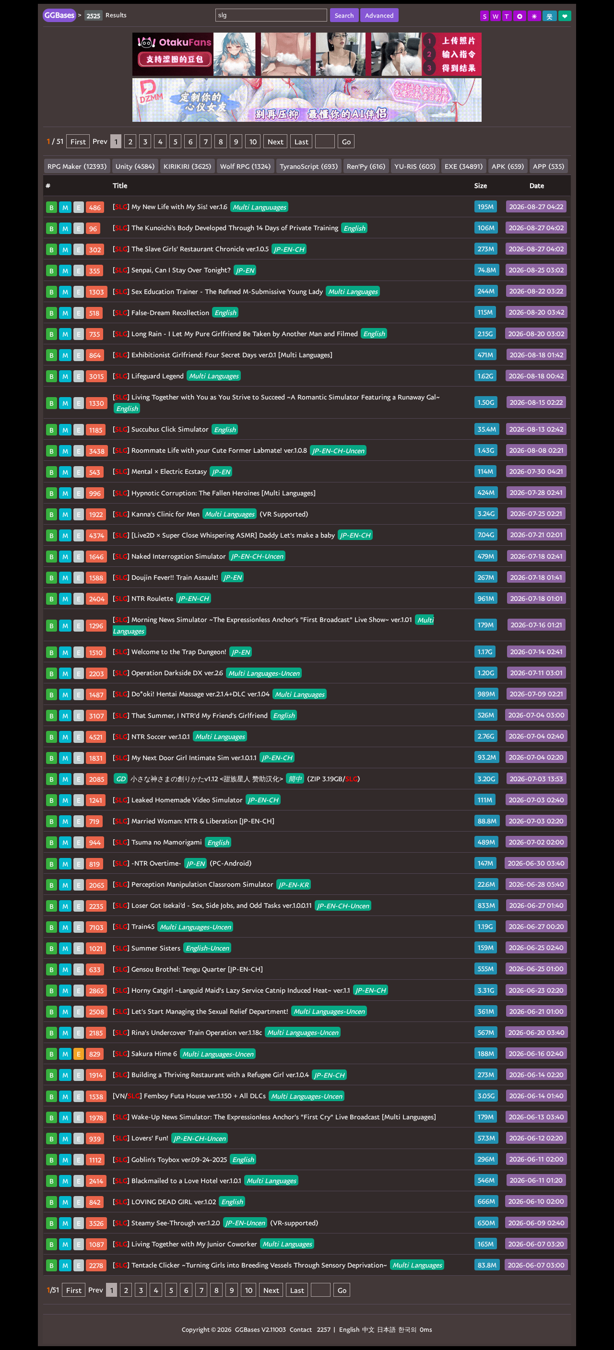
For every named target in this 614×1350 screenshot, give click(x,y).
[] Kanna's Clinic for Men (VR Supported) (210, 513)
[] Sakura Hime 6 (183, 1053)
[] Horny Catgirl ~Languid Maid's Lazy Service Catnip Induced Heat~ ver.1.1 (249, 990)
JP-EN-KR (293, 884)
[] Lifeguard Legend (175, 375)
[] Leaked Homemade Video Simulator (195, 799)
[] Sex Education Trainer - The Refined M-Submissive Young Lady (245, 291)
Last (301, 141)
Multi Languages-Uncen (263, 672)
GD (120, 778)
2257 (324, 1329)
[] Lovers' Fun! (169, 1137)
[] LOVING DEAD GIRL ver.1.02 (178, 1201)
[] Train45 (172, 926)
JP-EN (245, 269)
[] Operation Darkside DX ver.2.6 (206, 672)
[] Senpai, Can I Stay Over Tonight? (183, 269)
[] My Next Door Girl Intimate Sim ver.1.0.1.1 (202, 757)
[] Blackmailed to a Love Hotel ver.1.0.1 (204, 1180)
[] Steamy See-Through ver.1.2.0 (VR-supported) (216, 1222)
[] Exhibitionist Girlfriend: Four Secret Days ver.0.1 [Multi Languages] (222, 354)
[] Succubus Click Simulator (174, 429)
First (78, 141)
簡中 (295, 778)
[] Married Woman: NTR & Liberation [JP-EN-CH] (193, 820)
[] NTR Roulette (161, 598)
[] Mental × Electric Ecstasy (171, 471)
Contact (301, 1329)
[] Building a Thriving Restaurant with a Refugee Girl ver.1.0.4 (228, 1074)
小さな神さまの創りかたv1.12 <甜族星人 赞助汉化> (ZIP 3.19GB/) (238, 778)
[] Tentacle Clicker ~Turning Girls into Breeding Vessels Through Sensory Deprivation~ (277, 1264)
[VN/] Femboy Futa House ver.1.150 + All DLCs (227, 1095)
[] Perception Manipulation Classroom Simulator (210, 884)
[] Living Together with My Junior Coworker (212, 1243)
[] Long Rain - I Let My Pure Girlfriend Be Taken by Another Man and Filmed (249, 333)
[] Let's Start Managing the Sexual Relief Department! (239, 1011)
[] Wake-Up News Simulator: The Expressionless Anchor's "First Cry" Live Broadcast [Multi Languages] (274, 1116)
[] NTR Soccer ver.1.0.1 (179, 736)
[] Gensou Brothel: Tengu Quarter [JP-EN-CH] (188, 969)
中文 (368, 1329)
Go (346, 141)
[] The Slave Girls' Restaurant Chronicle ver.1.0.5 (208, 248)
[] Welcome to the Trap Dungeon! (181, 651)
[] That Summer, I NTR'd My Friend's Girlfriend (204, 715)
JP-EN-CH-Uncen (338, 450)
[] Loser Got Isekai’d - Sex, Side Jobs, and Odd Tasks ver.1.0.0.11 (241, 905)
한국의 (408, 1329)
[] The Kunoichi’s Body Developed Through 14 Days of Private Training (239, 227)
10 (253, 141)
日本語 (386, 1329)
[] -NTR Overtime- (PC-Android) (182, 863)
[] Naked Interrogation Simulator (198, 556)
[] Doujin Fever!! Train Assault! (177, 577)
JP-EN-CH (289, 248)
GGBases (247, 1329)
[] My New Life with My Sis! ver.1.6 (199, 206)
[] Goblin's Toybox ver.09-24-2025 (183, 1159)
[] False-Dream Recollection (174, 312)
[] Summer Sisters (171, 947)
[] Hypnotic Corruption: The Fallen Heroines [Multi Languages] (214, 492)
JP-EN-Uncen (245, 1222)
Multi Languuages (259, 206)
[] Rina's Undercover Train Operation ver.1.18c (225, 1032)
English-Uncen (207, 947)
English (354, 227)
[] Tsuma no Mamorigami (171, 841)
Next (275, 141)
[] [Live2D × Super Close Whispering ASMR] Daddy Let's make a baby (241, 535)
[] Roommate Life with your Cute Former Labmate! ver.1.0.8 (238, 450)
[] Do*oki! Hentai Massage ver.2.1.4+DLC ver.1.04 (218, 693)
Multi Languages (353, 291)
